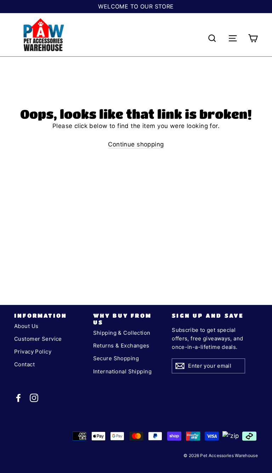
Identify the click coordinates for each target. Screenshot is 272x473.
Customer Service (38, 338)
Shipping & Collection (122, 332)
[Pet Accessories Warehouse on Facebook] (18, 397)
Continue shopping (136, 144)
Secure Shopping (116, 358)
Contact (24, 364)
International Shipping (122, 371)
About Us (26, 326)
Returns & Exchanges (121, 345)
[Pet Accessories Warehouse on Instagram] (34, 397)
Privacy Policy (32, 351)
